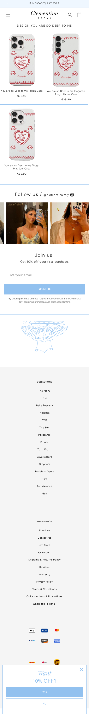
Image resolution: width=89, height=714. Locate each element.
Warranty (44, 574)
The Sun (44, 427)
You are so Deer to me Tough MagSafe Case (22, 167)
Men (44, 493)
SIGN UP (44, 289)
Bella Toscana (44, 405)
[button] (8, 14)
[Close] (82, 670)
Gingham (44, 464)
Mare (44, 479)
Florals (44, 442)
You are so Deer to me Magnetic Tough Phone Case (66, 93)
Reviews (44, 567)
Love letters (44, 456)
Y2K (44, 420)
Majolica (45, 412)
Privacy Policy (44, 581)
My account (44, 552)
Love (44, 398)
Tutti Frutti (44, 449)
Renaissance (44, 486)
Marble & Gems (44, 471)
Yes (44, 692)
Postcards (44, 434)
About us (44, 530)
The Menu (44, 390)
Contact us (45, 537)
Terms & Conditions (44, 589)
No (44, 703)
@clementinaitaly (56, 195)
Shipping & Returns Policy (44, 559)
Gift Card (44, 545)
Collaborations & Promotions (44, 596)
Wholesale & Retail (45, 603)
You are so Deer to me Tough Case (22, 90)
